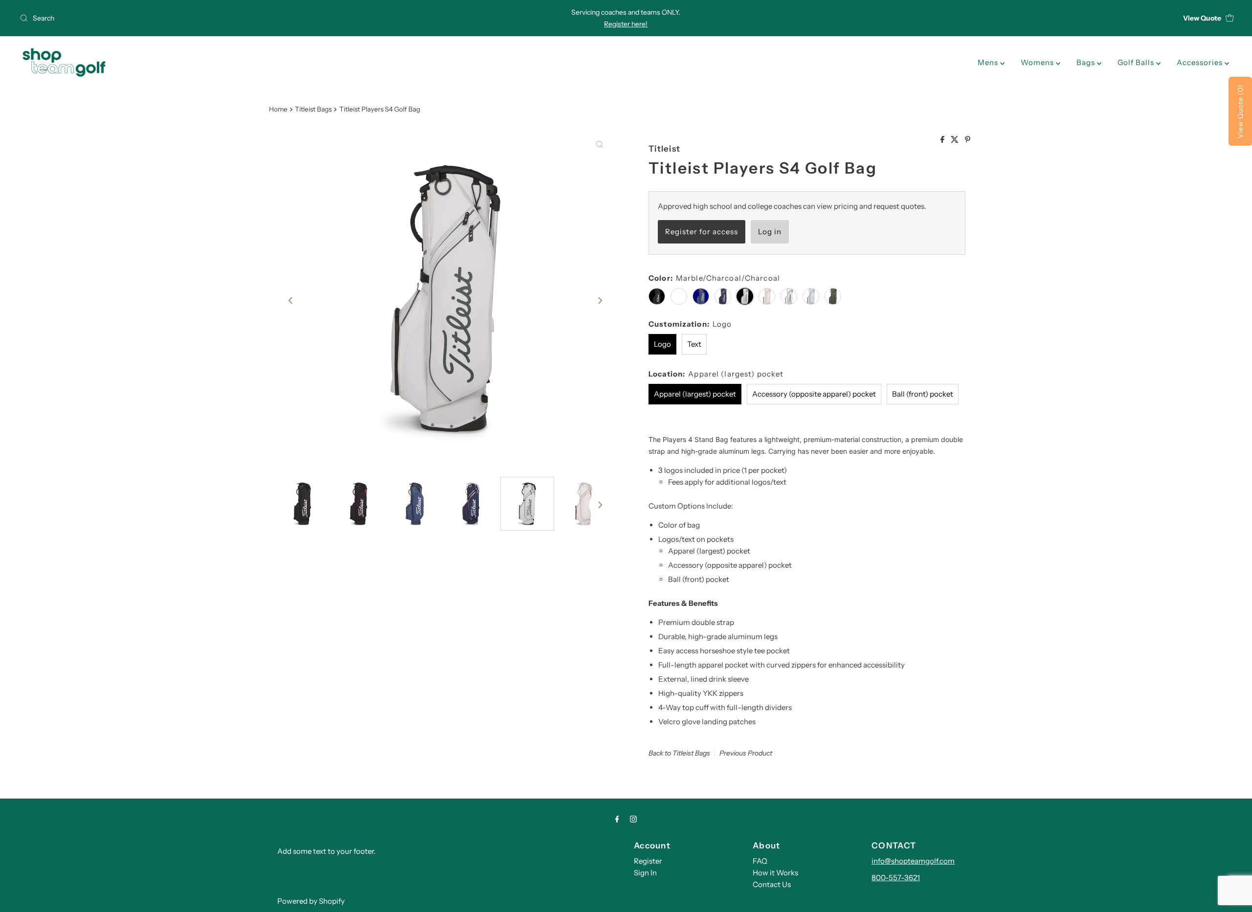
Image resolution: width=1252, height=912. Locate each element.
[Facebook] (617, 819)
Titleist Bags (313, 109)
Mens (989, 62)
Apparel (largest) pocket (695, 394)
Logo (662, 344)
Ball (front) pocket (922, 394)
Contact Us (772, 884)
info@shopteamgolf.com (913, 861)
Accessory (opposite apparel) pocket (814, 394)
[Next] (599, 300)
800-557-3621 (896, 877)
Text (694, 344)
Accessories (1201, 62)
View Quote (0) (1240, 111)
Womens (1038, 62)
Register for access (701, 231)
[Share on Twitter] (955, 140)
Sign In (645, 872)
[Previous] (291, 300)
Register (648, 861)
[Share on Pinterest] (967, 140)
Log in (770, 231)
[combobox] (216, 18)
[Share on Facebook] (943, 140)
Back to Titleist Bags (679, 753)
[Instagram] (633, 819)
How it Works (775, 872)
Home (278, 109)
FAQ (760, 861)
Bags (1086, 62)
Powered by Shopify (311, 901)
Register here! (626, 24)
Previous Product (745, 753)
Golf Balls (1137, 62)
